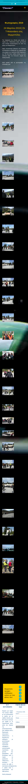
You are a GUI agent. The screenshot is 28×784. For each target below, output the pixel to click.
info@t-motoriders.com (20, 1)
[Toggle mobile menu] (25, 7)
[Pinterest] (20, 696)
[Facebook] (20, 686)
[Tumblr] (20, 693)
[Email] (20, 699)
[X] (20, 690)
